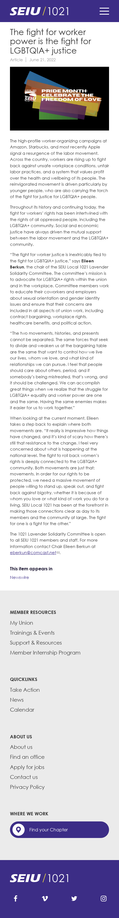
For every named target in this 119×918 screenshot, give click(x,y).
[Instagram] (103, 898)
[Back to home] (59, 11)
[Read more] (59, 99)
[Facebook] (15, 898)
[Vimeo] (44, 898)
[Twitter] (74, 898)
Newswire (19, 577)
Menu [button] (104, 11)
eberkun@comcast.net (33, 552)
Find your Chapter (48, 829)
